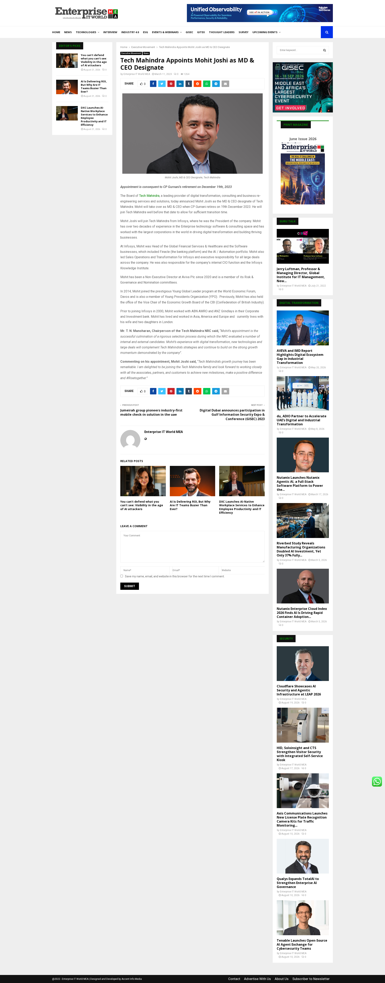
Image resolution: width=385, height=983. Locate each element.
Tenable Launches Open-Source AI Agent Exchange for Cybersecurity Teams (302, 944)
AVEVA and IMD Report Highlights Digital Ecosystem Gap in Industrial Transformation (300, 356)
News (68, 32)
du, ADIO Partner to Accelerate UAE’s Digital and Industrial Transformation (301, 420)
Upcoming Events (265, 32)
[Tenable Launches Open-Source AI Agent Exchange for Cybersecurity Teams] (303, 917)
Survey (243, 32)
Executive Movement (131, 53)
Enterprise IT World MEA (137, 74)
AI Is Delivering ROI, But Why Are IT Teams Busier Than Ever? (190, 505)
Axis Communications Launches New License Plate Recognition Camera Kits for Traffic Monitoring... (302, 819)
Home (56, 32)
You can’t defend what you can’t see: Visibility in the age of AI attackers (141, 505)
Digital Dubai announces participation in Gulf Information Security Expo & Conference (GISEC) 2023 (232, 414)
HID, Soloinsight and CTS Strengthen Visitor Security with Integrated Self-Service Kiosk (300, 754)
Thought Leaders (222, 32)
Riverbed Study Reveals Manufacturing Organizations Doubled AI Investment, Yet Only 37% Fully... (301, 549)
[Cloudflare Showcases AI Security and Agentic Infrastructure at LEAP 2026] (303, 663)
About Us (282, 979)
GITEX (201, 32)
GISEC (189, 32)
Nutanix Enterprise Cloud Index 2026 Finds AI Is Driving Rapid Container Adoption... (302, 612)
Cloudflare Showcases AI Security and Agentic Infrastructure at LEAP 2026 (299, 690)
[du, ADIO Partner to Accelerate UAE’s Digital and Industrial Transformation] (303, 393)
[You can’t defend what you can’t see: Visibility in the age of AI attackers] (67, 60)
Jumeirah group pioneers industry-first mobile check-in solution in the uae (151, 412)
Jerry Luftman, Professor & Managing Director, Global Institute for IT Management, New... (301, 275)
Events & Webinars (165, 32)
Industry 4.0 (130, 32)
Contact (234, 979)
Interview (110, 32)
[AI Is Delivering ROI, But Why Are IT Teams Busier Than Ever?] (67, 87)
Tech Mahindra (149, 196)
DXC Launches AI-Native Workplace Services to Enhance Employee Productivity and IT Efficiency (241, 507)
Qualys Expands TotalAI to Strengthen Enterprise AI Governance (298, 883)
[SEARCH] (324, 50)
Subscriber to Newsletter (311, 979)
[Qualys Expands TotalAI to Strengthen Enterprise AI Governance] (303, 856)
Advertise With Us (257, 979)
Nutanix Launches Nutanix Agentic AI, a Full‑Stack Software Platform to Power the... (300, 483)
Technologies (86, 32)
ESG (145, 32)
